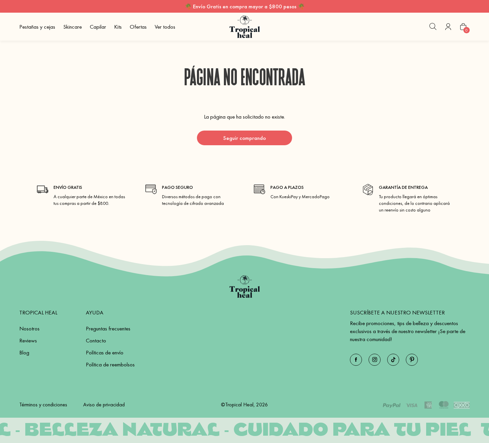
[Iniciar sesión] (448, 27)
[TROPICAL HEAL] (244, 286)
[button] (433, 27)
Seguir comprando (244, 138)
